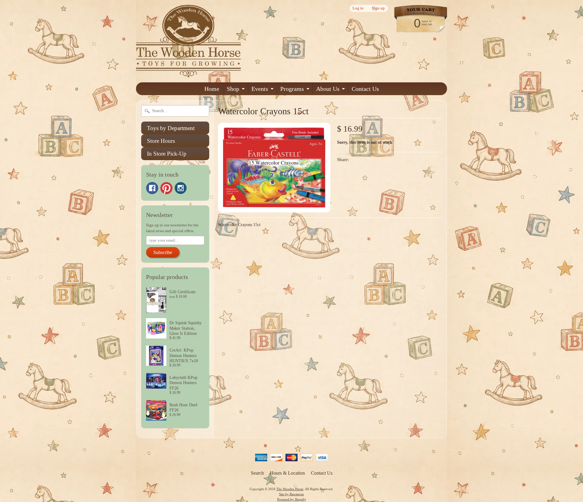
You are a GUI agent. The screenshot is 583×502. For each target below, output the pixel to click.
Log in (358, 8)
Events (259, 88)
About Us (327, 88)
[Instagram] (181, 188)
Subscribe (162, 252)
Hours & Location (287, 473)
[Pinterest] (166, 188)
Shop (233, 88)
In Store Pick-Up (166, 153)
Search (257, 473)
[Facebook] (152, 188)
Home (211, 88)
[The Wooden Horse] (188, 73)
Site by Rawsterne (291, 494)
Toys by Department (171, 128)
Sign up (378, 8)
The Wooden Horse (289, 489)
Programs (292, 88)
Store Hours (161, 141)
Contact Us (365, 88)
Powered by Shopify (291, 499)
